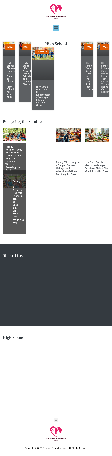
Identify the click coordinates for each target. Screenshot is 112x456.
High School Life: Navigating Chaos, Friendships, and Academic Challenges (29, 74)
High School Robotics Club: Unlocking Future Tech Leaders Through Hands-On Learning (106, 77)
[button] (56, 28)
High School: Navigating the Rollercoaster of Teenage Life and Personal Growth (43, 96)
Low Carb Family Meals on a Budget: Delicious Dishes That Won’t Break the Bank (97, 167)
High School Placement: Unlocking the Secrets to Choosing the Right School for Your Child (12, 80)
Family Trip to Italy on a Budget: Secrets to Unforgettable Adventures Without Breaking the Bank (68, 168)
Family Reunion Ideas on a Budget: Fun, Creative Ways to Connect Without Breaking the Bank (13, 158)
